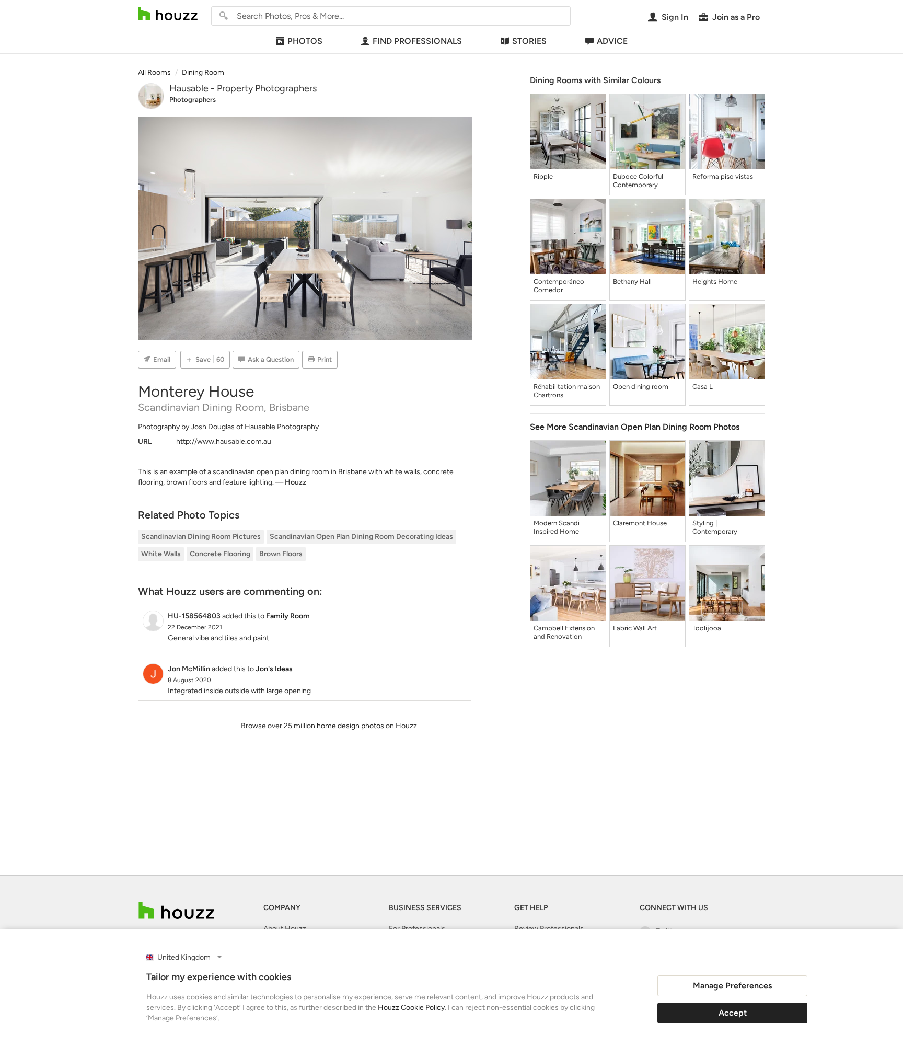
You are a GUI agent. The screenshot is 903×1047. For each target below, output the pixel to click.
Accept (733, 1013)
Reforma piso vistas (722, 176)
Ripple (543, 176)
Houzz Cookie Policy (411, 1007)
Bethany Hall (632, 281)
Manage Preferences (732, 986)
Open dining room (640, 386)
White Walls (161, 553)
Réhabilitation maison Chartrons (567, 391)
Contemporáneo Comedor (559, 286)
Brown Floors (281, 553)
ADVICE (612, 41)
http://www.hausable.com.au (223, 441)
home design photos (350, 725)
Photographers (192, 99)
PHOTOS (304, 41)
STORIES (529, 41)
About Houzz (284, 928)
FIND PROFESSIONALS (417, 41)
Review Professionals (549, 928)
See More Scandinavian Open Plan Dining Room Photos (634, 427)
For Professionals (417, 928)
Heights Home (714, 281)
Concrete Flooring (220, 553)
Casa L (702, 386)
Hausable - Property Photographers (243, 88)
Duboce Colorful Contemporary (638, 180)
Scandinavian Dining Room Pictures (201, 536)
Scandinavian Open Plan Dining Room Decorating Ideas (361, 536)
